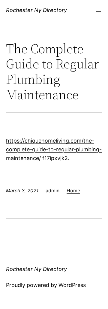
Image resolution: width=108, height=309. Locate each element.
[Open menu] (98, 10)
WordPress (72, 285)
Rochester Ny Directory (36, 10)
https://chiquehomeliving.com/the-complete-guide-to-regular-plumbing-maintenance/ (54, 149)
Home (73, 191)
